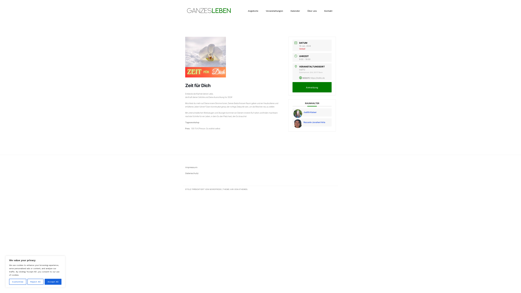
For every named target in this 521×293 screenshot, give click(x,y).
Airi (232, 189)
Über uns (312, 11)
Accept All (53, 282)
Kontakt (328, 11)
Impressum (191, 167)
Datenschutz (191, 173)
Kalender (295, 11)
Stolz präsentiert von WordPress (203, 189)
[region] (35, 272)
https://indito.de (317, 78)
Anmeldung (312, 87)
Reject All (35, 282)
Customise (17, 282)
